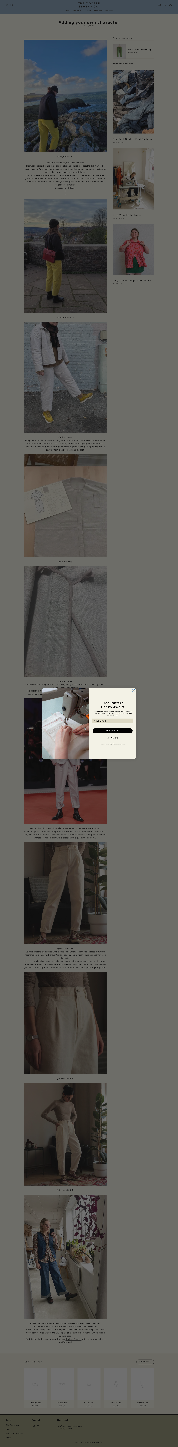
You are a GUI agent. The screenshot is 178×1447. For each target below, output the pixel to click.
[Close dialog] (133, 690)
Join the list (113, 731)
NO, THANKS (112, 738)
